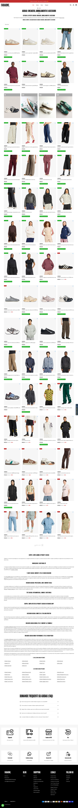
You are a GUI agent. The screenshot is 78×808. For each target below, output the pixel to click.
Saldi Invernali (53, 792)
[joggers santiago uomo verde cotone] (65, 394)
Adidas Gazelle (25, 661)
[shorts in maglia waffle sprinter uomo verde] (30, 522)
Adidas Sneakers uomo (26, 679)
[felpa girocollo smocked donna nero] (12, 490)
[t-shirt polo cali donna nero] (65, 72)
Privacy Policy (53, 777)
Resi (34, 785)
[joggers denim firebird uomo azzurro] (12, 522)
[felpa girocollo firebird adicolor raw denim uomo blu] (30, 361)
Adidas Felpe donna (61, 679)
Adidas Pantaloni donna (26, 681)
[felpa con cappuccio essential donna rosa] (48, 264)
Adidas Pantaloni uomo (44, 676)
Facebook (68, 775)
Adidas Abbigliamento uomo (62, 674)
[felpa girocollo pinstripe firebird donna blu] (65, 231)
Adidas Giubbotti (25, 674)
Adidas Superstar (7, 665)
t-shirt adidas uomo (9, 576)
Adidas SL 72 (7, 663)
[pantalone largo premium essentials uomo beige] (12, 361)
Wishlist (35, 775)
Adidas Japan (59, 663)
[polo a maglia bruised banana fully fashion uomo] (48, 394)
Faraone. (9, 804)
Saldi (33, 5)
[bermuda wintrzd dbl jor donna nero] (65, 166)
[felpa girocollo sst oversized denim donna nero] (30, 394)
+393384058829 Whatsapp (10, 779)
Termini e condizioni (55, 779)
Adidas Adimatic (25, 663)
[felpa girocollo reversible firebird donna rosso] (48, 231)
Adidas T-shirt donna (8, 681)
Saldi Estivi (53, 794)
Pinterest (68, 781)
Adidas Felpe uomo (8, 676)
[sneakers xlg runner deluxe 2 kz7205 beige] (30, 296)
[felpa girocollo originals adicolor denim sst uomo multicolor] (48, 361)
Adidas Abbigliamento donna (45, 679)
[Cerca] (70, 5)
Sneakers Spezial (11, 589)
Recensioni (7, 777)
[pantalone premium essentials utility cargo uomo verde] (65, 329)
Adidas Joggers (42, 674)
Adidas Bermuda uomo (61, 676)
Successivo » (42, 545)
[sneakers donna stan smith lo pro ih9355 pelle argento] (12, 296)
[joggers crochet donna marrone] (65, 459)
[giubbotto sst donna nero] (30, 198)
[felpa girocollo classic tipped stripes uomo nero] (65, 427)
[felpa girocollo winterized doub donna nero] (12, 264)
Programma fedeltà (37, 779)
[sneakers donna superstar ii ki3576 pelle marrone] (30, 459)
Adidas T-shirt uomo (26, 676)
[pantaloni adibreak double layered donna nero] (65, 133)
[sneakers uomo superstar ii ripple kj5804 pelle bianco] (30, 39)
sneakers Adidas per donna (10, 626)
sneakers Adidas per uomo (10, 639)
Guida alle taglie (37, 790)
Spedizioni (36, 783)
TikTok (67, 779)
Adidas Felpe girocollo (26, 672)
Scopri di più (61, 17)
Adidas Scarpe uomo (8, 679)
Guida (24, 775)
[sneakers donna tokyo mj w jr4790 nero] (65, 264)
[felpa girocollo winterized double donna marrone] (12, 231)
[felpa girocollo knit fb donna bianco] (30, 231)
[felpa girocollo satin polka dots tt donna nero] (48, 198)
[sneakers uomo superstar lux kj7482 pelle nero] (48, 329)
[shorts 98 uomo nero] (30, 427)
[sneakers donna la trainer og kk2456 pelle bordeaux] (30, 72)
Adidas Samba (42, 661)
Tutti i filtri (7, 24)
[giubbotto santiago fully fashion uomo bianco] (48, 427)
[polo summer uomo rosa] (65, 490)
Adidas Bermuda (60, 672)
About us (6, 775)
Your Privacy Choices (55, 783)
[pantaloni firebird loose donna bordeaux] (12, 166)
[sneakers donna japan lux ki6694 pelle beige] (48, 72)
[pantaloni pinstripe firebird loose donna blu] (48, 133)
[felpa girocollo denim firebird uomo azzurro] (48, 522)
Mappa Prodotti (54, 789)
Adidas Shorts (7, 674)
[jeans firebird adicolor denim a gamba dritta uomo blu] (65, 39)
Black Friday (53, 791)
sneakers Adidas (14, 569)
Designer (46, 5)
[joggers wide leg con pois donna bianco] (12, 133)
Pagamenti (36, 786)
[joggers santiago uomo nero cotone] (12, 427)
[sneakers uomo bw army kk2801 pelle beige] (12, 39)
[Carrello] (76, 5)
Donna (37, 5)
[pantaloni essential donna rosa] (48, 166)
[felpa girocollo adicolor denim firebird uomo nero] (65, 361)
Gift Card (35, 777)
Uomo (42, 5)
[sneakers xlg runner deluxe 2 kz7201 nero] (65, 296)
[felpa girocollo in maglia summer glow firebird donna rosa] (48, 490)
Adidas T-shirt (42, 672)
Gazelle (64, 587)
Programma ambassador (38, 781)
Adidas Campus (7, 661)
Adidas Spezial (60, 661)
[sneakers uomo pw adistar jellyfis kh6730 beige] (48, 39)
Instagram (68, 777)
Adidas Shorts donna (61, 681)
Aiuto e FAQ (36, 788)
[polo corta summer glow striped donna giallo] (30, 490)
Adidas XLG (24, 665)
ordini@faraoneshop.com (10, 781)
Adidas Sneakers (7, 672)
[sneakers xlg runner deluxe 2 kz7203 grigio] (48, 296)
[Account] (73, 5)
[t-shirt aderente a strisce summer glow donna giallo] (65, 522)
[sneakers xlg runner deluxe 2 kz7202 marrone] (12, 329)
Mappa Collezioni (54, 787)
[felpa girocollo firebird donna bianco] (65, 198)
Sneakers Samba (57, 587)
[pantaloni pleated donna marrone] (30, 166)
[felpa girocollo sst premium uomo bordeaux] (12, 72)
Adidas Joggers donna (43, 681)
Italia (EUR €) (12, 801)
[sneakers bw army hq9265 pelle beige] (12, 459)
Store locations (37, 792)
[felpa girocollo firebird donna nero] (30, 264)
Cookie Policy (53, 775)
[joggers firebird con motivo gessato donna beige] (30, 133)
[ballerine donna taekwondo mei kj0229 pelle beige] (48, 459)
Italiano (6, 801)
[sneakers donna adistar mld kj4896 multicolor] (12, 394)
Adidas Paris (41, 663)
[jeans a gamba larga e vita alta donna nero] (12, 198)
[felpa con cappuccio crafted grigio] (30, 329)
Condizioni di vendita (55, 781)
